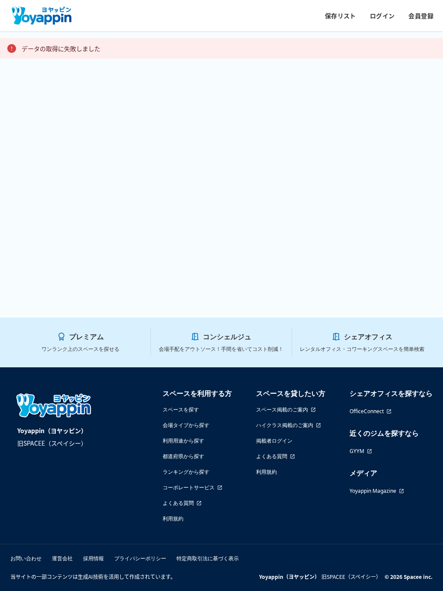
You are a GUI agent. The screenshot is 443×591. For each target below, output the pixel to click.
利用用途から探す (183, 440)
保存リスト (340, 15)
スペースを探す (181, 409)
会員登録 (420, 15)
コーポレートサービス (189, 487)
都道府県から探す (183, 456)
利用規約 (173, 518)
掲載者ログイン (274, 440)
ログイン (382, 15)
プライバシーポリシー (140, 558)
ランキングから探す (186, 471)
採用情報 (93, 558)
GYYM (357, 451)
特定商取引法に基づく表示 (208, 558)
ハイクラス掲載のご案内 (284, 425)
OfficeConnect (367, 411)
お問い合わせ (26, 558)
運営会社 (62, 558)
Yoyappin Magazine (373, 491)
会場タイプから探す (186, 425)
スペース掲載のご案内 (282, 409)
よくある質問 (178, 503)
